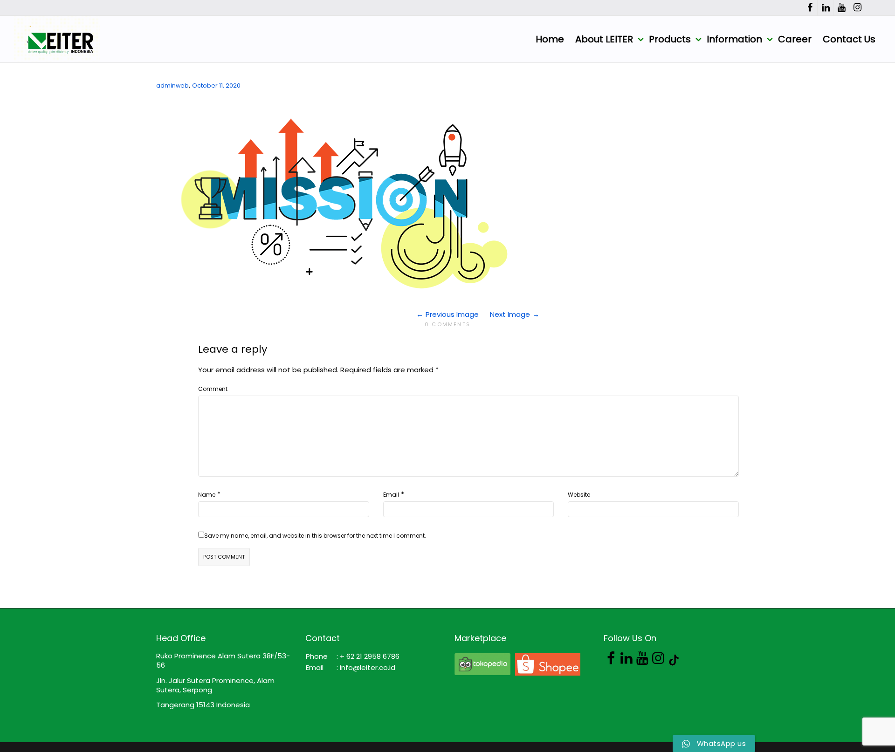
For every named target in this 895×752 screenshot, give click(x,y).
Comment (212, 389)
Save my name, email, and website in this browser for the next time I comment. (315, 536)
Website (579, 495)
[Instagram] (857, 7)
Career (795, 39)
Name (206, 495)
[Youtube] (841, 7)
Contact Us (849, 39)
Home (550, 39)
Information (735, 39)
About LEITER (605, 39)
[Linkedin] (825, 7)
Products (671, 39)
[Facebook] (810, 7)
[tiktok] (873, 7)
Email (391, 495)
